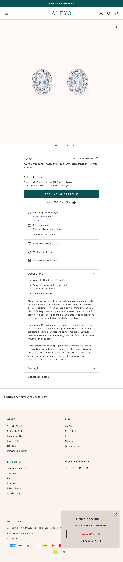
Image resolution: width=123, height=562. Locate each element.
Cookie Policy (13, 493)
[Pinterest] (80, 468)
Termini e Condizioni (17, 468)
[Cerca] (109, 13)
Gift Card (11, 446)
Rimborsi (11, 483)
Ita (8, 521)
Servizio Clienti (14, 426)
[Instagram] (73, 468)
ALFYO (28, 158)
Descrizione (35, 273)
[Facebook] (66, 468)
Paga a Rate (13, 441)
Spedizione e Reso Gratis (62, 3)
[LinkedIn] (87, 468)
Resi (9, 478)
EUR (19, 521)
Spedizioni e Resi (39, 376)
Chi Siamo (70, 426)
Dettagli (33, 368)
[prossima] (73, 145)
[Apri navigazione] (6, 13)
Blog (67, 436)
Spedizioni (12, 473)
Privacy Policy (14, 488)
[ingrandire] (115, 26)
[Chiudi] (115, 514)
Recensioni (70, 431)
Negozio (69, 441)
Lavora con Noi (72, 446)
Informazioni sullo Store (44, 234)
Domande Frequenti (17, 451)
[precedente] (50, 145)
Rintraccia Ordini (15, 431)
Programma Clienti (16, 436)
